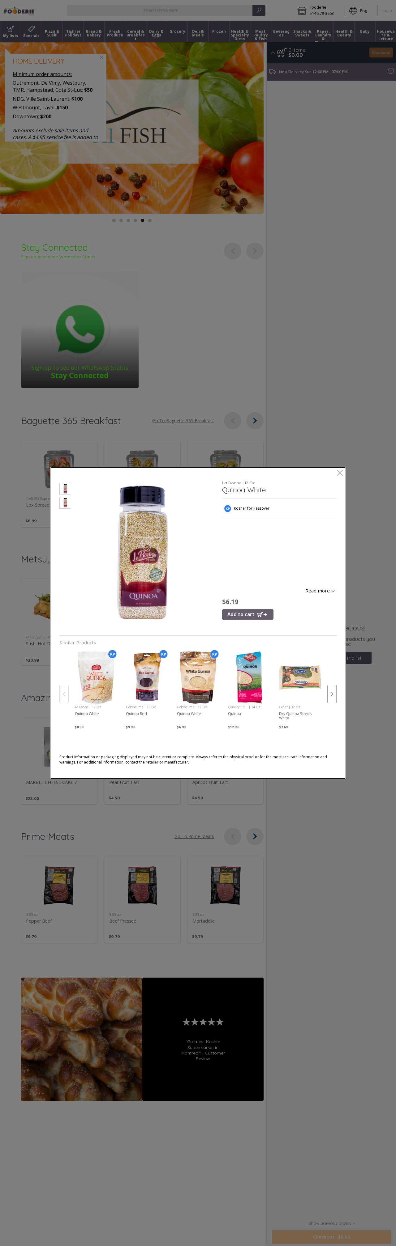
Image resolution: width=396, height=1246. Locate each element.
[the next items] (332, 694)
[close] (340, 473)
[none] (96, 687)
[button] (65, 490)
